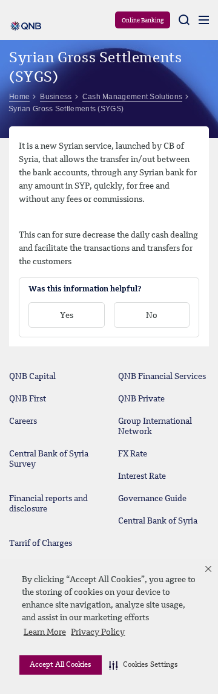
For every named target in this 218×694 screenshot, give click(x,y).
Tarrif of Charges (40, 543)
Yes (66, 315)
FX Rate (132, 454)
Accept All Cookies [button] (60, 665)
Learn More (45, 632)
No (151, 315)
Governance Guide (152, 499)
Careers (23, 421)
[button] (143, 665)
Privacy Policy (98, 632)
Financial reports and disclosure (48, 504)
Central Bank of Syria (157, 521)
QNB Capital (32, 376)
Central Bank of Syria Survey (48, 459)
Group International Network (155, 426)
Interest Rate (142, 476)
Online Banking (143, 21)
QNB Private (141, 399)
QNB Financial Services (162, 376)
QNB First (27, 399)
